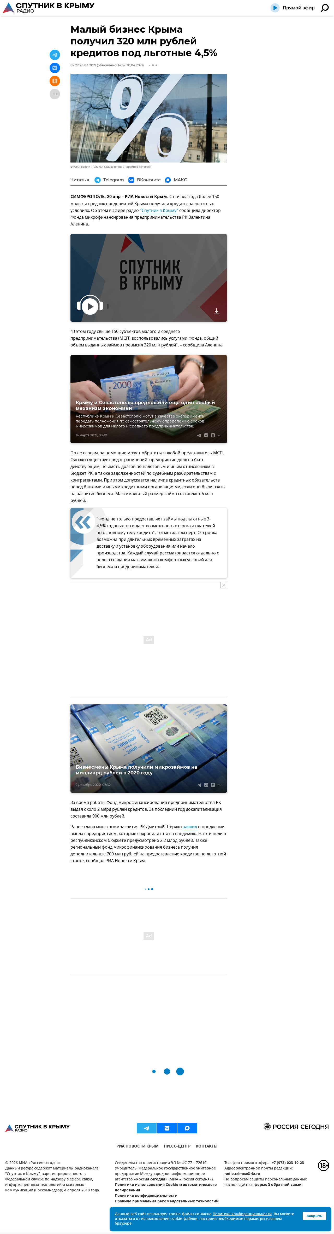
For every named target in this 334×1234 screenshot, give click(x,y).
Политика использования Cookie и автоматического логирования (166, 1188)
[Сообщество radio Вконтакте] (167, 1128)
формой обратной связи (278, 1185)
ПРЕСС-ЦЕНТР (177, 1147)
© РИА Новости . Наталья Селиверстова (96, 167)
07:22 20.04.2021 (83, 65)
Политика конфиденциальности (146, 1196)
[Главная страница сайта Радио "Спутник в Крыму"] (49, 8)
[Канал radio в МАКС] (187, 1128)
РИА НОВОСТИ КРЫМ (137, 1147)
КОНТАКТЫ (207, 1147)
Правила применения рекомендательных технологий (167, 1201)
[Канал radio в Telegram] (147, 1128)
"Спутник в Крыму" (159, 210)
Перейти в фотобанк (138, 167)
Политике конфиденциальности (242, 1214)
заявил (190, 827)
